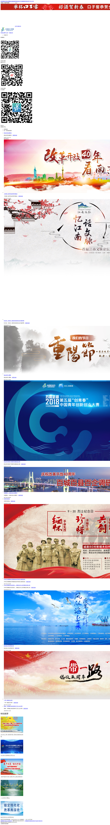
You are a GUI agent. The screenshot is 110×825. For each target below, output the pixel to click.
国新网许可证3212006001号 (6, 820)
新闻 (4, 1)
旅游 (13, 1)
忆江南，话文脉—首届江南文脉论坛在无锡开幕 (14, 320)
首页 (2, 1)
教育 (25, 1)
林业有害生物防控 (8, 133)
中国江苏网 (3, 32)
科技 (17, 1)
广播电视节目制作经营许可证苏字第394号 (33, 820)
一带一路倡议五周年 (8, 700)
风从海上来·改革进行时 (9, 645)
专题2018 (19, 26)
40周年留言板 (7, 498)
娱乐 (19, 1)
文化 (11, 1)
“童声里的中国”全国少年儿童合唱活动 (11, 776)
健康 (23, 1)
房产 (29, 1)
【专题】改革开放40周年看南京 (10, 193)
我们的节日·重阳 (7, 375)
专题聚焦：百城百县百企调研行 (10, 493)
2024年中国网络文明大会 (8, 755)
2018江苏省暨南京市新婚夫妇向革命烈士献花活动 (14, 579)
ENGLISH (32, 1)
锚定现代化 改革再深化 (7, 817)
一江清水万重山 (5, 798)
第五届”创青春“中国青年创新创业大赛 (12, 461)
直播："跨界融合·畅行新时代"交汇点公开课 (13, 706)
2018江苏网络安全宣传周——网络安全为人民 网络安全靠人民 (17, 585)
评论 (7, 1)
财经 (27, 1)
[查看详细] (15, 135)
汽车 (21, 1)
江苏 (5, 1)
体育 (15, 1)
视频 (9, 1)
